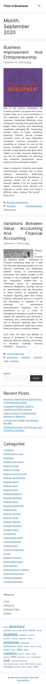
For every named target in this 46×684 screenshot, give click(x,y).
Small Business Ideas (14, 574)
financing (33, 646)
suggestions (8, 667)
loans (26, 649)
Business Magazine (13, 494)
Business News (11, 502)
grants (6, 649)
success (38, 664)
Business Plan (10, 510)
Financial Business (15, 354)
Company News (11, 530)
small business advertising (19, 660)
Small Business (11, 566)
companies (31, 635)
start (26, 664)
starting (32, 664)
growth (12, 650)
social (22, 664)
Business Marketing (13, 498)
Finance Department (13, 538)
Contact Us (9, 605)
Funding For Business (14, 550)
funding (39, 646)
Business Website (12, 522)
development (22, 638)
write (36, 666)
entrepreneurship (34, 206)
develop (14, 638)
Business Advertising (13, 462)
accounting (12, 357)
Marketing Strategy (13, 558)
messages (21, 654)
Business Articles (12, 470)
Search (7, 373)
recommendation (36, 657)
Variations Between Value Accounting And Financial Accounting (23, 231)
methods (27, 654)
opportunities (21, 657)
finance (20, 646)
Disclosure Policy (11, 609)
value (6, 361)
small (7, 660)
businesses (23, 635)
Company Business (13, 526)
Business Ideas (11, 486)
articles (32, 630)
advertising (17, 626)
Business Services (12, 514)
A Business (9, 450)
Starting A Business (13, 578)
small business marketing (11, 664)
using (23, 667)
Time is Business (16, 6)
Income (7, 554)
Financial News (11, 546)
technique (17, 667)
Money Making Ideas (13, 562)
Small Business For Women (16, 570)
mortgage (6, 657)
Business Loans (11, 490)
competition (7, 638)
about (6, 627)
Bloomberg (9, 458)
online (13, 656)
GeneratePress (23, 680)
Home (6, 601)
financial (38, 357)
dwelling (30, 638)
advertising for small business (13, 630)
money (34, 654)
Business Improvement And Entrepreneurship (23, 52)
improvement (10, 210)
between (25, 357)
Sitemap (7, 613)
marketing (10, 653)
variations (14, 361)
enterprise (11, 642)
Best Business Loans (13, 454)
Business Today (11, 518)
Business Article (11, 466)
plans (28, 657)
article (25, 630)
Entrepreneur (10, 534)
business (11, 206)
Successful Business (13, 582)
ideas (19, 649)
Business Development (17, 202)
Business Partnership (14, 506)
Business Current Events (15, 474)
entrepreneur (24, 643)
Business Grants (11, 482)
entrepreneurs (10, 646)
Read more (9, 195)
